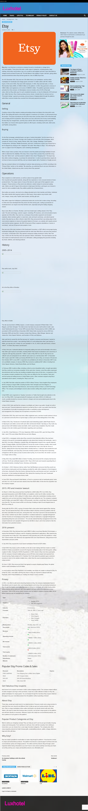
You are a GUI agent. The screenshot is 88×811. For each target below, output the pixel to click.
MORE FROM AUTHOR (23, 767)
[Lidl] (48, 775)
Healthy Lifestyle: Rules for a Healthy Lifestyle (78, 78)
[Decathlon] (10, 775)
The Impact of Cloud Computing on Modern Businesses (76, 71)
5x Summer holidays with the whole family (13, 759)
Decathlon (5, 783)
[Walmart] (29, 775)
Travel (11, 15)
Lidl (41, 783)
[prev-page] (54, 766)
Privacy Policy (42, 15)
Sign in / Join (3, 1)
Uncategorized (10, 19)
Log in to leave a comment (9, 791)
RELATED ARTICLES (9, 767)
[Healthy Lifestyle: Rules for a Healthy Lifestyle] (64, 80)
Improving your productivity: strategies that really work (78, 103)
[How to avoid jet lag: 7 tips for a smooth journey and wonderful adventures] (64, 88)
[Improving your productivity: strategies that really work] (64, 105)
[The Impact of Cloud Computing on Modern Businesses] (64, 72)
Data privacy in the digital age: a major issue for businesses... (77, 95)
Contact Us (53, 15)
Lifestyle (20, 15)
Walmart (54, 758)
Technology (30, 15)
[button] (85, 15)
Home (5, 15)
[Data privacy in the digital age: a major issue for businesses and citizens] (64, 96)
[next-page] (56, 766)
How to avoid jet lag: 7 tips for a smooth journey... (77, 86)
